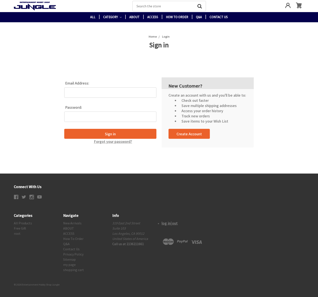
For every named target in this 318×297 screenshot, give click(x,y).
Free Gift (20, 228)
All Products (23, 223)
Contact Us (219, 17)
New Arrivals (72, 223)
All (92, 17)
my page (69, 264)
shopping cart (73, 270)
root (17, 233)
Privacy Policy (73, 254)
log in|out (170, 223)
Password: (73, 107)
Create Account (189, 133)
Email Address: (77, 83)
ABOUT (134, 17)
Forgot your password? (113, 141)
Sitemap (69, 259)
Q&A (199, 17)
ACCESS (152, 17)
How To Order (177, 17)
